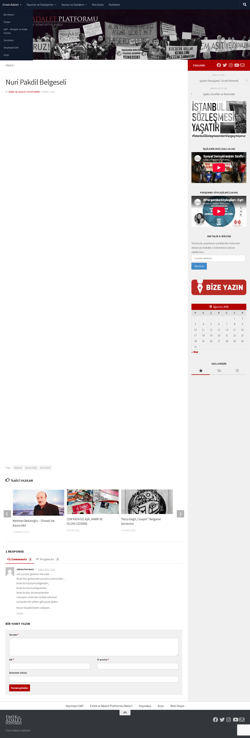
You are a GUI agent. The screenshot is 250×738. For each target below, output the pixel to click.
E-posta (103, 659)
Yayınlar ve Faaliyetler (40, 4)
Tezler (7, 22)
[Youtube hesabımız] (236, 65)
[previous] (7, 513)
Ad (11, 659)
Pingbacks (49, 559)
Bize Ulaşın (177, 706)
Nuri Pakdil (45, 467)
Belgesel (18, 467)
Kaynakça (145, 706)
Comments (21, 559)
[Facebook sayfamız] (219, 65)
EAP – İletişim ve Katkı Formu (15, 31)
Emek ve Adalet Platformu (24, 91)
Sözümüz (9, 40)
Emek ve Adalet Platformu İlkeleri (111, 706)
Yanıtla (19, 613)
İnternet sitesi (18, 672)
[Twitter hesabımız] (225, 65)
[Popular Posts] (200, 371)
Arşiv (6, 55)
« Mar (194, 352)
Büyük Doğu (31, 467)
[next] (180, 513)
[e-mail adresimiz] (242, 65)
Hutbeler (114, 4)
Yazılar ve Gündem (72, 4)
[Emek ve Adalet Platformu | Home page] (52, 21)
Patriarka (98, 4)
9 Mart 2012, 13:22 (46, 569)
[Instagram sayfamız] (230, 65)
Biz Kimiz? (9, 14)
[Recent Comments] (219, 371)
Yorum (14, 634)
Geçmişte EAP (11, 47)
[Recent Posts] (237, 371)
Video (9, 65)
